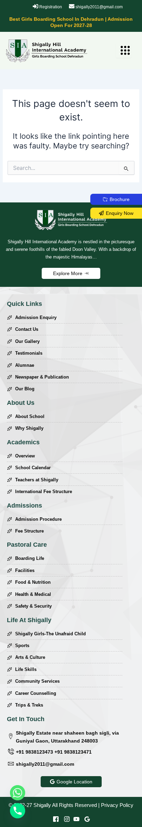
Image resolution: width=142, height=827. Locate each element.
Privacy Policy (117, 805)
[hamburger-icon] (123, 50)
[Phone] (17, 810)
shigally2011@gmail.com (98, 6)
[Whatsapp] (17, 792)
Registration (50, 6)
